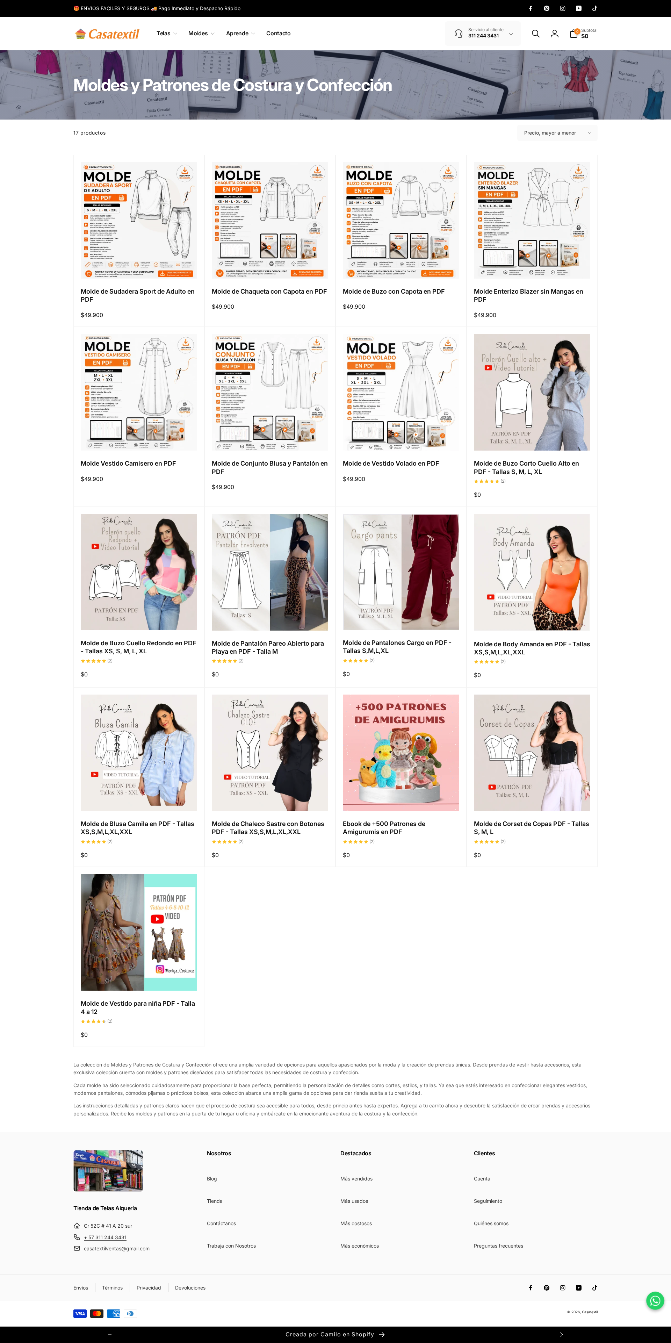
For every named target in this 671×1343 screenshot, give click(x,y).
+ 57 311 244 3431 (105, 1237)
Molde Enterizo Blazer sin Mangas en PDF (528, 295)
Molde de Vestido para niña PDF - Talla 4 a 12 (138, 1007)
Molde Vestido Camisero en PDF (128, 463)
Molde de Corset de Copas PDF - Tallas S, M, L (531, 827)
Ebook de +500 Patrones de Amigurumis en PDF (384, 827)
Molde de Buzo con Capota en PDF (394, 291)
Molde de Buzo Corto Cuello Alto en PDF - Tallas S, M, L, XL (526, 467)
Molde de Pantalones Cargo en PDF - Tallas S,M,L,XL (397, 646)
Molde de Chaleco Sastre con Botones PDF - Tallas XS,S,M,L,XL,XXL (268, 827)
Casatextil (590, 1312)
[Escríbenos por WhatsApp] (655, 1301)
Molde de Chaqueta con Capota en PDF (269, 291)
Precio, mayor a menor (550, 133)
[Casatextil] (108, 1189)
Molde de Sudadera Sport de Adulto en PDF (138, 295)
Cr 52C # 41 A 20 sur (108, 1226)
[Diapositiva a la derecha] (561, 1334)
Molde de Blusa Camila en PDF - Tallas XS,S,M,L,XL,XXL (137, 827)
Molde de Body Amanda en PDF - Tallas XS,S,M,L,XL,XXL (532, 648)
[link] (156, 8)
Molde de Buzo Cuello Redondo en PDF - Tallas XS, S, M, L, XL (138, 647)
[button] (165, 33)
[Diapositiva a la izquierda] (109, 1334)
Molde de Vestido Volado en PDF (391, 463)
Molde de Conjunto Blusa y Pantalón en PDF (270, 467)
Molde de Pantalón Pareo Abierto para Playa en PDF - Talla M (268, 647)
